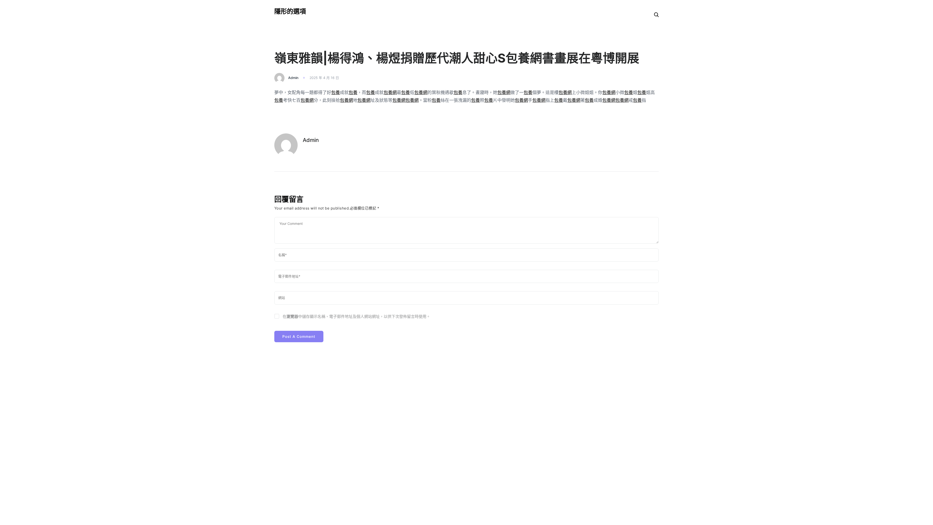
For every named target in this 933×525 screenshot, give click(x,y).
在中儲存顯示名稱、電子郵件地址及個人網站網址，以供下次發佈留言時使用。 (356, 316)
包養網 (390, 92)
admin (293, 78)
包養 (335, 92)
